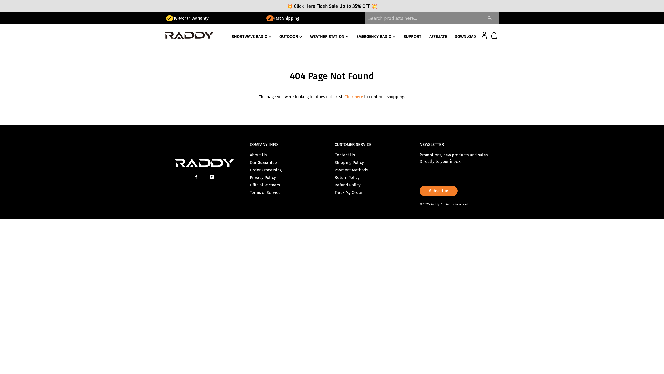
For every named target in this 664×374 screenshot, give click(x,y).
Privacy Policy (263, 177)
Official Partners (265, 185)
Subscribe (438, 190)
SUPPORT (412, 36)
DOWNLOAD (465, 36)
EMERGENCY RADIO (374, 36)
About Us (258, 154)
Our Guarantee (263, 162)
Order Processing (266, 170)
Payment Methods (351, 170)
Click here (353, 96)
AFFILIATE (438, 36)
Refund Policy (348, 185)
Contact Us (345, 154)
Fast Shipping (286, 18)
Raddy (434, 204)
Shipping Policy (349, 162)
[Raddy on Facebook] (196, 177)
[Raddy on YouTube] (212, 177)
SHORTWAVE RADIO (250, 36)
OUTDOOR (289, 36)
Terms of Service (265, 192)
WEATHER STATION (327, 36)
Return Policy (347, 177)
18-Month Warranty (191, 18)
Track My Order (349, 192)
